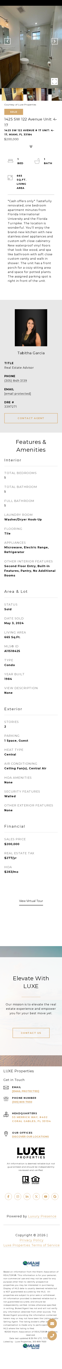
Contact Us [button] (31, 1033)
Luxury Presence (42, 1216)
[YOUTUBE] (45, 1196)
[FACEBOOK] (8, 1196)
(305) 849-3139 (15, 380)
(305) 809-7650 (22, 1101)
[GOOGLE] (54, 1196)
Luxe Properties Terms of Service (31, 1245)
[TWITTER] (36, 1196)
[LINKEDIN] (27, 1196)
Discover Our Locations (30, 1136)
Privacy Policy (32, 1240)
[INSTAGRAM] (17, 1196)
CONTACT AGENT (31, 418)
